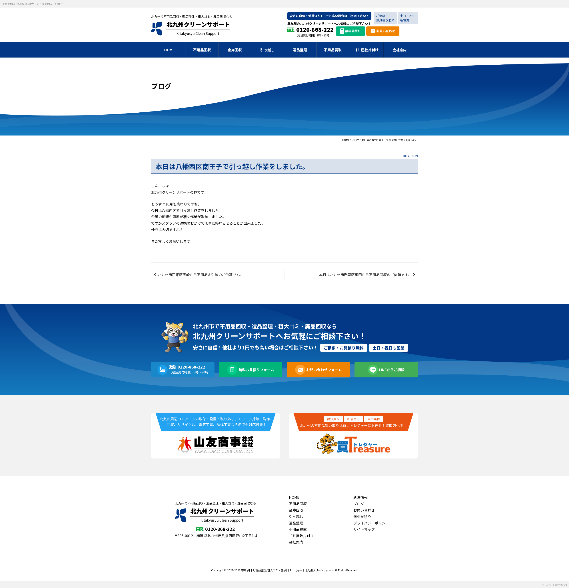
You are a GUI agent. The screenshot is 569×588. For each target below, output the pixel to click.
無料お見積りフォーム (256, 369)
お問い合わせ (385, 31)
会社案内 (400, 49)
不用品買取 (333, 49)
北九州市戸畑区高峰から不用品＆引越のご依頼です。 (200, 274)
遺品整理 (300, 49)
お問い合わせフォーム (324, 369)
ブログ (358, 503)
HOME (169, 49)
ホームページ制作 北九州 (554, 584)
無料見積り (353, 31)
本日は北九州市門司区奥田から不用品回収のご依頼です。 (365, 274)
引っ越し (267, 49)
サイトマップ (364, 529)
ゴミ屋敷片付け (366, 49)
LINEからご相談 (392, 369)
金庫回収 (235, 49)
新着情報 (360, 497)
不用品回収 (202, 49)
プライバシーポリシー (371, 523)
